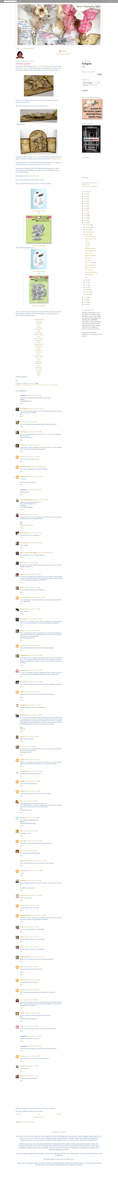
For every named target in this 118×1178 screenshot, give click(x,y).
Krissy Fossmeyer (38, 334)
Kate (39, 331)
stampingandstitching (25, 915)
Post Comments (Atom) (28, 1122)
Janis (39, 359)
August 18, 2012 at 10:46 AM (30, 562)
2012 (85, 222)
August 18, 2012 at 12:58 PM (35, 670)
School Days (88, 258)
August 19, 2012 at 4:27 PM (34, 1046)
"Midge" (22, 1013)
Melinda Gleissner (38, 344)
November (88, 227)
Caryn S (22, 645)
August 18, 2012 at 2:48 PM (35, 715)
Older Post (59, 1114)
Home (18, 48)
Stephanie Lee (38, 350)
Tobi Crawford (38, 369)
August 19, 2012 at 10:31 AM (30, 1000)
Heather (39, 373)
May (86, 285)
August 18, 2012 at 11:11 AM (32, 587)
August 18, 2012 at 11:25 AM (32, 609)
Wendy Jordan (38, 363)
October (87, 229)
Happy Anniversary (90, 267)
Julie (39, 336)
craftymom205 (24, 476)
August (87, 234)
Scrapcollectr (23, 533)
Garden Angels (88, 253)
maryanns (22, 1056)
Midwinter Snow (89, 274)
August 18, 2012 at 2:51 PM (31, 736)
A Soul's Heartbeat (25, 597)
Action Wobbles (40, 66)
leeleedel (22, 609)
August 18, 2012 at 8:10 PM (39, 860)
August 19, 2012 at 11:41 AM (32, 1013)
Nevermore (87, 260)
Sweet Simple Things (90, 248)
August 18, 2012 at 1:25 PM (34, 705)
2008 (85, 304)
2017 (85, 210)
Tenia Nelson (38, 361)
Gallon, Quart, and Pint (90, 239)
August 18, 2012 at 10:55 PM (35, 870)
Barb (21, 562)
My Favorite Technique (91, 262)
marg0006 (23, 880)
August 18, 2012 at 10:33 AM (44, 552)
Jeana (21, 831)
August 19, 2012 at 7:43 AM (37, 956)
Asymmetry (88, 243)
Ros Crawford (23, 543)
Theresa (39, 348)
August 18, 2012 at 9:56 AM (35, 533)
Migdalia (22, 817)
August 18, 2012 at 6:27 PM (35, 841)
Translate (95, 85)
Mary (38, 325)
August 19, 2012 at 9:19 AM (32, 980)
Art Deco (87, 241)
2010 (85, 300)
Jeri (21, 851)
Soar (86, 277)
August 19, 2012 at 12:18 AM (34, 895)
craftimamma (23, 715)
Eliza (21, 966)
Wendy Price (39, 367)
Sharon (22, 736)
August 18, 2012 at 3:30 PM (33, 791)
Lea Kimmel (39, 340)
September (88, 232)
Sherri (38, 342)
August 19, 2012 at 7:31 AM (31, 927)
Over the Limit (88, 270)
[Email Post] (36, 383)
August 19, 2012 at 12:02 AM (33, 880)
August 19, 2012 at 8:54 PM (33, 1056)
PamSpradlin (23, 655)
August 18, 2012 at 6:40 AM (34, 395)
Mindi (38, 375)
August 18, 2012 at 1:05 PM (35, 682)
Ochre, (44, 164)
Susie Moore (39, 352)
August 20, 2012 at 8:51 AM (31, 1076)
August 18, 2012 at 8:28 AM (32, 445)
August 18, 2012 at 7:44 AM (29, 422)
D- (20, 746)
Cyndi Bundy (38, 323)
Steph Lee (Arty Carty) (26, 860)
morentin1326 (23, 870)
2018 (85, 208)
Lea (21, 1000)
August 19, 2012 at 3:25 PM (31, 1026)
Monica (39, 371)
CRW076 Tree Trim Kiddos (38, 306)
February (87, 292)
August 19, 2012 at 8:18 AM (30, 966)
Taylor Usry (39, 357)
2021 (85, 201)
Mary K (22, 990)
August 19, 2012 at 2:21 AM (32, 905)
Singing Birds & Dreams (91, 272)
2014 (85, 218)
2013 (85, 220)
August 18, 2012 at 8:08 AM (34, 432)
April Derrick (38, 321)
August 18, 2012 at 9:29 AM (41, 499)
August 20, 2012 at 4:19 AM (31, 1066)
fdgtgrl (22, 1066)
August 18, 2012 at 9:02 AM (39, 466)
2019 (85, 206)
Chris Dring (23, 432)
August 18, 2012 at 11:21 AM (37, 597)
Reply (21, 403)
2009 (85, 302)
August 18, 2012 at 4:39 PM (30, 801)
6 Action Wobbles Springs (38, 211)
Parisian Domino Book (90, 251)
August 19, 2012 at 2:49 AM (39, 915)
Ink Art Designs (24, 408)
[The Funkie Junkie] (92, 119)
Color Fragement (44, 384)
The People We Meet (90, 236)
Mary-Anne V (23, 841)
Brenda (22, 630)
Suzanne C (64, 51)
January (87, 294)
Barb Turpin (23, 619)
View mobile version (39, 1117)
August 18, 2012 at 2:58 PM (29, 746)
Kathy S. (22, 587)
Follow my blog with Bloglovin (90, 186)
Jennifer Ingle (38, 333)
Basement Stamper (25, 956)
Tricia (38, 365)
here (72, 1159)
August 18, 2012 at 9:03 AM (35, 476)
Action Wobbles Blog (38, 319)
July (86, 280)
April (86, 287)
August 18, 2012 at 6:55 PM (30, 851)
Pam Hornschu (38, 346)
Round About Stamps (25, 466)
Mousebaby (23, 705)
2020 (85, 203)
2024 (85, 194)
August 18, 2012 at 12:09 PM (32, 630)
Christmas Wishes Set (34, 176)
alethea (22, 927)
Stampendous (49, 66)
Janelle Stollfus (39, 329)
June (86, 282)
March (87, 289)
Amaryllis (87, 246)
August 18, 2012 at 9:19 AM (34, 490)
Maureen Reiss (24, 771)
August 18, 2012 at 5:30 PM (32, 817)
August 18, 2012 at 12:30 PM (32, 645)
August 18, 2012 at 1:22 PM (32, 692)
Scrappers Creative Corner (26, 525)
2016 (85, 213)
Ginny (21, 1026)
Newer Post (18, 1114)
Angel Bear (34, 384)
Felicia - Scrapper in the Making (28, 552)
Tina (21, 801)
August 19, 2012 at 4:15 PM (34, 1036)
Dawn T (22, 905)
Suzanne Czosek (39, 355)
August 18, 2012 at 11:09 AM (33, 574)
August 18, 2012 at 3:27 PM (35, 771)
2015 (85, 215)
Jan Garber (38, 327)
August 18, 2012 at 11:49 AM (34, 619)
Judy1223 (22, 574)
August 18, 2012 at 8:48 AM (32, 456)
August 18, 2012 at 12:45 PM (35, 655)
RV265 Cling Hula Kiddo (39, 246)
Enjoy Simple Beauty (90, 265)
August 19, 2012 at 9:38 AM (32, 990)
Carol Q (22, 445)
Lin (21, 422)
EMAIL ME (85, 177)
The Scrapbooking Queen (26, 499)
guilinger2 (23, 781)
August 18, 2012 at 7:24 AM (36, 408)
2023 (85, 196)
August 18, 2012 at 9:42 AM (30, 514)
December (88, 225)
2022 (85, 199)
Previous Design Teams (28, 48)
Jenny (38, 354)
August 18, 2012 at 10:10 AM (35, 543)
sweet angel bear (24, 68)
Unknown (22, 456)
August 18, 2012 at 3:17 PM (32, 759)
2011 (85, 297)
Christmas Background (55, 159)
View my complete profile (63, 53)
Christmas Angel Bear (23, 64)
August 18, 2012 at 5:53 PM (31, 831)
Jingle (21, 1076)
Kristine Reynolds (38, 338)
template (35, 157)
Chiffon (48, 164)
